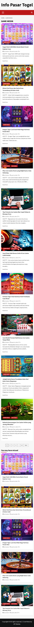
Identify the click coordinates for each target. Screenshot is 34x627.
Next (26, 445)
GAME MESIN (6, 42)
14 (21, 445)
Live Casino (14, 166)
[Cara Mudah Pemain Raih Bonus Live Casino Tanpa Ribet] (17, 324)
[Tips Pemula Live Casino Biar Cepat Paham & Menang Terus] (17, 199)
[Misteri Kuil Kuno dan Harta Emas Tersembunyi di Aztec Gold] (17, 75)
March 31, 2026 (14, 258)
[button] (3, 12)
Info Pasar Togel (17, 5)
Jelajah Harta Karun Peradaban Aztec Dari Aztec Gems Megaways (15, 380)
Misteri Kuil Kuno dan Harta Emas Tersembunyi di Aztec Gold (13, 89)
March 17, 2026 (14, 427)
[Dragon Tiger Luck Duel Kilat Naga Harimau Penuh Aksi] (17, 116)
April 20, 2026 (14, 134)
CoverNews (26, 621)
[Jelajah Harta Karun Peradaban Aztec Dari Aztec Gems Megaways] (17, 366)
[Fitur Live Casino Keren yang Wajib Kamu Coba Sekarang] (17, 157)
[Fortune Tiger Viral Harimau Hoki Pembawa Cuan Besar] (17, 283)
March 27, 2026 (14, 301)
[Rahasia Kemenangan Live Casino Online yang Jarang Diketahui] (17, 409)
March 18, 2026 (14, 383)
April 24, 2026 (14, 93)
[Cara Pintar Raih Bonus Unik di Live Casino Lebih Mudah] (17, 240)
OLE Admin (6, 51)
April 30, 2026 (14, 51)
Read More (5, 61)
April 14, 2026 (14, 175)
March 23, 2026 (14, 342)
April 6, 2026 (14, 216)
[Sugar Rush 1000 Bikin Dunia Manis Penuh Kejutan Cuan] (17, 34)
